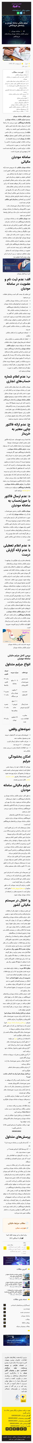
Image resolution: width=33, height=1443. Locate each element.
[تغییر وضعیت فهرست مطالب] (26, 72)
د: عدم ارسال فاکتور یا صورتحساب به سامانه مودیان (17, 87)
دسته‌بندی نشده (25, 1312)
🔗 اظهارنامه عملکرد (21, 1228)
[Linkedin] (7, 1428)
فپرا (15, 1038)
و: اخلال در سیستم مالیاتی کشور (17, 107)
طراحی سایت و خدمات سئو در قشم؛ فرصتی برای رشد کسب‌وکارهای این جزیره (14, 1276)
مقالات (27, 1319)
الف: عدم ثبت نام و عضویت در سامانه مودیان (17, 78)
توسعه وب (26, 1309)
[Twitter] (21, 1428)
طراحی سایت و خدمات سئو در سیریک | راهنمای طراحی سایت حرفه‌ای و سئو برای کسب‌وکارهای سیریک (13, 1285)
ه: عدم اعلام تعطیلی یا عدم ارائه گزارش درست (16, 91)
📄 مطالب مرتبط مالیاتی (19, 111)
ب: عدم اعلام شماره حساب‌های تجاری (17, 81)
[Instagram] (24, 13)
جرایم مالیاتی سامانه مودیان (18, 104)
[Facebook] (25, 1428)
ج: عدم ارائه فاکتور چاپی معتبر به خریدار (16, 83)
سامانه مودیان (15, 31)
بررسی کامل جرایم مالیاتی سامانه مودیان (17, 95)
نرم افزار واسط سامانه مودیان (16, 1022)
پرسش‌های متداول (21, 109)
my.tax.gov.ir (26, 490)
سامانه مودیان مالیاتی (21, 75)
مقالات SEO (26, 1323)
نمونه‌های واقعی (22, 100)
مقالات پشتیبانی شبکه (23, 1326)
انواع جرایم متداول (22, 98)
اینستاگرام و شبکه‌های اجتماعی (20, 1305)
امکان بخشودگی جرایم (21, 102)
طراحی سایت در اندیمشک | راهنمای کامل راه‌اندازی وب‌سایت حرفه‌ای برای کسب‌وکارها (13, 1292)
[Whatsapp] (18, 13)
